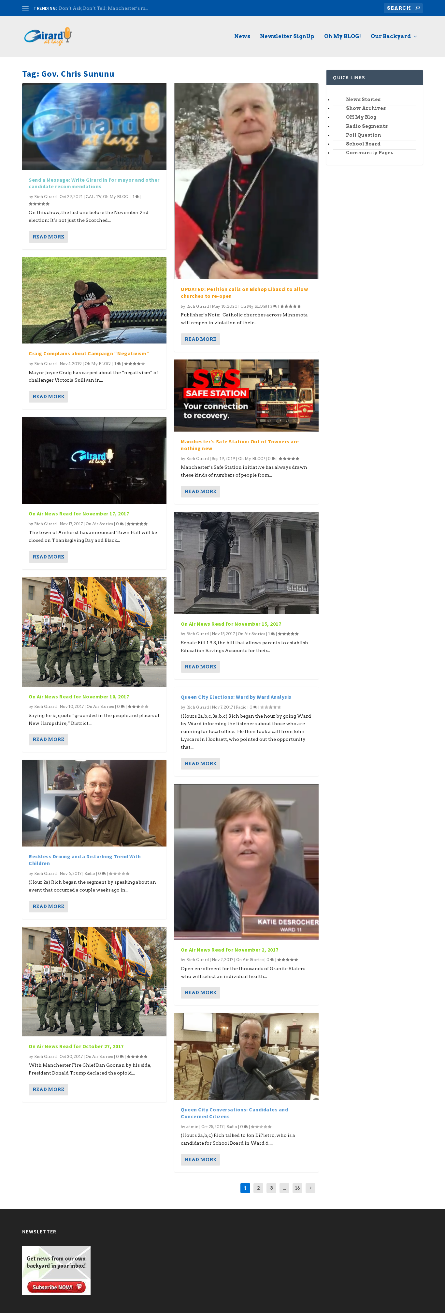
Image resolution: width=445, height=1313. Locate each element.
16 (297, 1188)
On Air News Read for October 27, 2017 (76, 1046)
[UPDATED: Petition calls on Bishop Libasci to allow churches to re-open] (246, 181)
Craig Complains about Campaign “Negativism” (89, 353)
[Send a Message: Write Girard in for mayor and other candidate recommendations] (94, 126)
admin (192, 1126)
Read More (48, 236)
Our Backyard (391, 36)
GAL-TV (94, 196)
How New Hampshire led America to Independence (118, 8)
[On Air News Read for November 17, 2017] (94, 460)
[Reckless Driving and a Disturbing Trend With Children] (94, 803)
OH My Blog (361, 117)
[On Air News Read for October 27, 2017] (94, 981)
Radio (89, 873)
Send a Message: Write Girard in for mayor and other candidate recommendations (94, 183)
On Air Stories (99, 523)
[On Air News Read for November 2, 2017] (246, 862)
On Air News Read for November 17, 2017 (79, 513)
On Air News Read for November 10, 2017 (79, 696)
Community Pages (369, 152)
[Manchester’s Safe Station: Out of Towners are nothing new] (246, 395)
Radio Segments (367, 126)
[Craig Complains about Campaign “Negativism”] (94, 300)
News (242, 36)
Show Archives (366, 108)
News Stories (363, 99)
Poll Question (363, 135)
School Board (363, 143)
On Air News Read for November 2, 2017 (230, 949)
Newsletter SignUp (287, 36)
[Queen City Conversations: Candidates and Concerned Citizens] (246, 1056)
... (284, 1188)
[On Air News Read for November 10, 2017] (94, 632)
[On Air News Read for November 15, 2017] (246, 563)
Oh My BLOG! (342, 36)
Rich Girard (45, 196)
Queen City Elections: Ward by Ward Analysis (236, 697)
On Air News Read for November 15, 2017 (231, 623)
